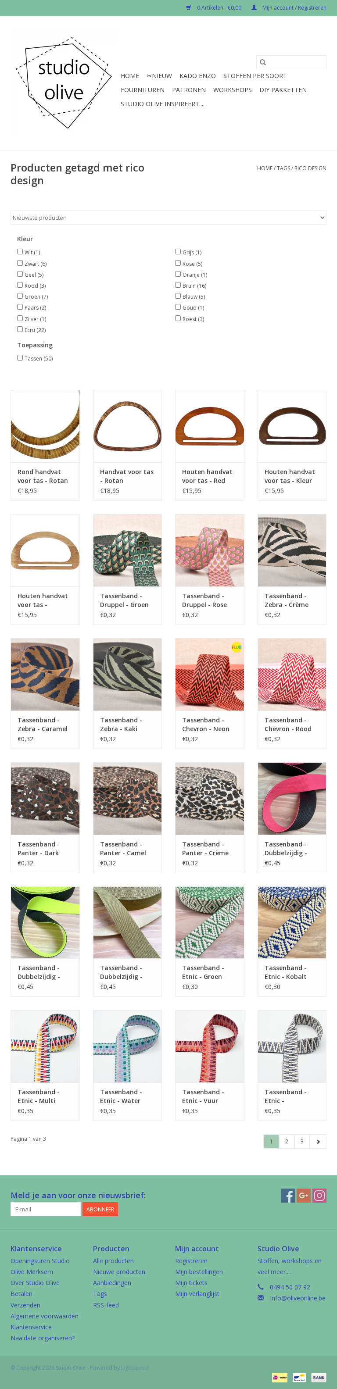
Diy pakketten (283, 90)
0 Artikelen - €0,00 (219, 7)
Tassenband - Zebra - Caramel (43, 724)
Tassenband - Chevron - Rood (288, 724)
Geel (34, 275)
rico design (310, 168)
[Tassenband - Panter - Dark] (45, 798)
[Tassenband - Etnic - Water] (127, 1046)
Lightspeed (135, 1367)
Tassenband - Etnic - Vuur (203, 1096)
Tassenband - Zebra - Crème (286, 600)
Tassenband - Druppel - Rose (204, 600)
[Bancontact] (298, 1377)
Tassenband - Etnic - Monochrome (286, 1096)
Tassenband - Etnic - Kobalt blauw (286, 972)
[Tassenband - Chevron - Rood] (292, 674)
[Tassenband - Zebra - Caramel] (45, 674)
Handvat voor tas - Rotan (127, 476)
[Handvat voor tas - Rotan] (127, 426)
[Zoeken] (262, 62)
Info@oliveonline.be (298, 1298)
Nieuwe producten (119, 1272)
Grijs (192, 252)
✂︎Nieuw (159, 75)
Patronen (189, 90)
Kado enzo (197, 75)
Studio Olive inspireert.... (162, 104)
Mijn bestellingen (199, 1272)
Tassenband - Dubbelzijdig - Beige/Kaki (121, 972)
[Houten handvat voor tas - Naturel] (45, 550)
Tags (283, 168)
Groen (36, 296)
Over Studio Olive (35, 1282)
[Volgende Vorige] (318, 1142)
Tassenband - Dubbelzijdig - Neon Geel (39, 972)
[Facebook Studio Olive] (288, 1196)
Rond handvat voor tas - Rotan (43, 476)
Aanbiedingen (112, 1282)
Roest (193, 319)
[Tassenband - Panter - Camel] (127, 798)
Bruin (194, 285)
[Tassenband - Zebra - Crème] (292, 550)
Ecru (35, 330)
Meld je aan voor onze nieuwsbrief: (78, 1195)
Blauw (194, 296)
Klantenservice (31, 1327)
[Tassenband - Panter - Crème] (209, 798)
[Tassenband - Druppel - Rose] (209, 550)
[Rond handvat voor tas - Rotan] (45, 426)
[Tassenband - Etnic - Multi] (45, 1046)
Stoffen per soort (255, 75)
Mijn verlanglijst (197, 1293)
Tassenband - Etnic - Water (121, 1096)
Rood (35, 285)
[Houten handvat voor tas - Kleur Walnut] (292, 426)
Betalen (21, 1293)
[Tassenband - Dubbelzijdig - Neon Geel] (45, 922)
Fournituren (143, 90)
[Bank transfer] (317, 1377)
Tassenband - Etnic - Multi (39, 1096)
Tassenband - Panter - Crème (205, 848)
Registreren (191, 1261)
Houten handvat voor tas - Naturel (43, 600)
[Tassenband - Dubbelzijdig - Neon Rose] (292, 798)
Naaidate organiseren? (43, 1338)
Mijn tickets (191, 1282)
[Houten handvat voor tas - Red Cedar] (209, 426)
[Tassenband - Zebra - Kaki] (127, 674)
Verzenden (25, 1305)
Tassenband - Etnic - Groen (203, 972)
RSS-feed (106, 1305)
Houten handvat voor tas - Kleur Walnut (290, 476)
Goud (193, 307)
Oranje (195, 275)
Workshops (232, 90)
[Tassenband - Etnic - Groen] (209, 922)
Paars (35, 307)
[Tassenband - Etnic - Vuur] (209, 1046)
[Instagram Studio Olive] (319, 1196)
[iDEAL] (278, 1377)
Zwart (36, 264)
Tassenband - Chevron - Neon (205, 724)
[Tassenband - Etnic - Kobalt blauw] (292, 922)
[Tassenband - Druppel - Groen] (127, 550)
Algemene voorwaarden (45, 1316)
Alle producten (113, 1261)
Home (130, 75)
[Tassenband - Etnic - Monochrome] (292, 1046)
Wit (32, 252)
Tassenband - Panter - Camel (123, 848)
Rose (192, 264)
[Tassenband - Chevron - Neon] (209, 674)
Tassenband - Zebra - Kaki (121, 724)
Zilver (35, 319)
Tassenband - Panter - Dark (39, 848)
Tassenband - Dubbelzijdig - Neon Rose (286, 848)
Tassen (39, 358)
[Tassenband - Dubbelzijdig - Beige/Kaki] (127, 922)
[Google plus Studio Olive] (304, 1196)
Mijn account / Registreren (293, 7)
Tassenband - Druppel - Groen (124, 600)
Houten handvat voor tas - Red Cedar (207, 476)
